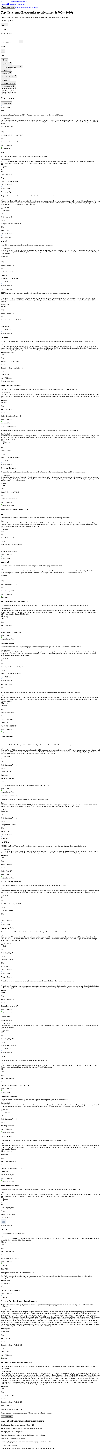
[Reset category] (21, 66)
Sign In (17, 7)
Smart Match (7, 103)
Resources (21, 4)
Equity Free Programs (9, 92)
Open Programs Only (9, 88)
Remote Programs (8, 90)
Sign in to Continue (7, 1416)
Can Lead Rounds (8, 94)
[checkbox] (1, 92)
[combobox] (3, 50)
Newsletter (12, 4)
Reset (5, 60)
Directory (4, 4)
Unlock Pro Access (25, 7)
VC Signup (34, 7)
